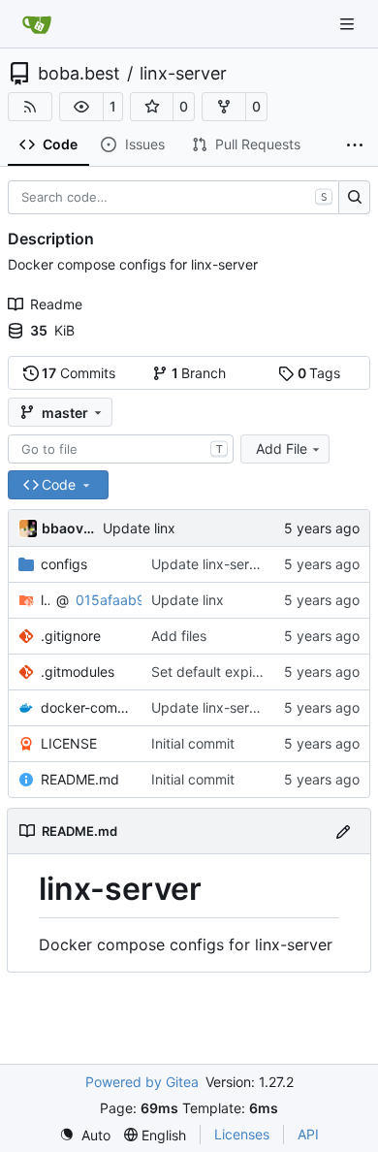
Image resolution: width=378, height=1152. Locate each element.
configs (64, 564)
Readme (56, 304)
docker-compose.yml (86, 707)
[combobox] (121, 449)
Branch (199, 373)
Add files (178, 635)
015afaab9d (115, 600)
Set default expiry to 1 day (235, 671)
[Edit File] (343, 831)
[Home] (37, 24)
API (308, 1134)
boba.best (79, 73)
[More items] (354, 145)
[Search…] (354, 197)
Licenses (241, 1134)
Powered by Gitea (142, 1081)
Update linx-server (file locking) (251, 564)
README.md (80, 779)
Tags (319, 373)
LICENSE (69, 743)
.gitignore (71, 635)
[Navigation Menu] (349, 24)
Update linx (139, 528)
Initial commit (193, 743)
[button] (81, 106)
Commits (78, 373)
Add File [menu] (281, 448)
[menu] (84, 1135)
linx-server (183, 73)
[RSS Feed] (30, 106)
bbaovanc (69, 528)
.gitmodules (77, 671)
